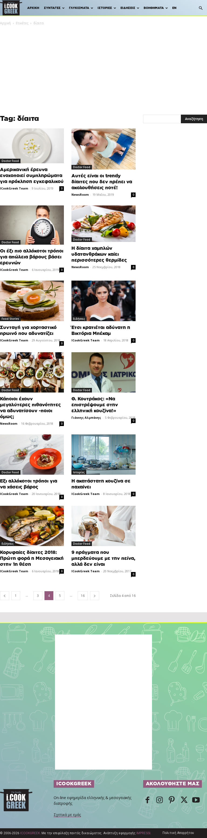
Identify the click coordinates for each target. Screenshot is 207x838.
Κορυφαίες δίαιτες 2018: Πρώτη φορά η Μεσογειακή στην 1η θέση (32, 558)
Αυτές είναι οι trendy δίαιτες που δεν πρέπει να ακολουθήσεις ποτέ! (101, 182)
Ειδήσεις (127, 7)
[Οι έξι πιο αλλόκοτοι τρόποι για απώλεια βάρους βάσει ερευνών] (32, 225)
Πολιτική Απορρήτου (178, 833)
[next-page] (94, 595)
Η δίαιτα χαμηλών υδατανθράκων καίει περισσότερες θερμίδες (99, 254)
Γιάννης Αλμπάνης (86, 417)
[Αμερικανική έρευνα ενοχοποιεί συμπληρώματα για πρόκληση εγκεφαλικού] (32, 145)
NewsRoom (80, 194)
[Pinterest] (171, 800)
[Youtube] (196, 800)
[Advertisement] (103, 66)
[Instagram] (159, 800)
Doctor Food (10, 161)
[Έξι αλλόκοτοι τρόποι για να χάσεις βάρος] (32, 454)
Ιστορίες (105, 7)
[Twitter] (184, 800)
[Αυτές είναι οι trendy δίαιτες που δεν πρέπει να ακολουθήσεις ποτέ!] (103, 148)
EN (174, 7)
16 (83, 595)
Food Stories (10, 319)
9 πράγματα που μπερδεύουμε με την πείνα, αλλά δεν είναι (103, 558)
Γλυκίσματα (79, 7)
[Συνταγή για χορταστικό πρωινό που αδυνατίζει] (32, 301)
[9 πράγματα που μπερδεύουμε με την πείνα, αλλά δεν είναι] (103, 526)
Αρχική (33, 7)
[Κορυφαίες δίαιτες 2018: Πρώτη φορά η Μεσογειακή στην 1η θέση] (32, 526)
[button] (200, 8)
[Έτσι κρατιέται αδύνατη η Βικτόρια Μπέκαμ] (103, 301)
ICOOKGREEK (30, 833)
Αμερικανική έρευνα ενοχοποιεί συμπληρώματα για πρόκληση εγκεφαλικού (32, 175)
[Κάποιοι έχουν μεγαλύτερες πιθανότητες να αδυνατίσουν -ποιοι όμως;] (32, 372)
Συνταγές (52, 7)
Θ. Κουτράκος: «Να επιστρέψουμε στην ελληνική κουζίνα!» (94, 405)
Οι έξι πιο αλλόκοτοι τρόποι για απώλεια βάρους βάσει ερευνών (31, 257)
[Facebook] (147, 800)
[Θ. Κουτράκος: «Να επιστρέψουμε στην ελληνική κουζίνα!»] (103, 372)
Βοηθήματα (154, 7)
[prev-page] (4, 595)
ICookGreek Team (14, 188)
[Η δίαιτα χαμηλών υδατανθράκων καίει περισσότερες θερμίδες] (103, 223)
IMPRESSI (143, 833)
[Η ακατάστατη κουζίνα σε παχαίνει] (103, 454)
